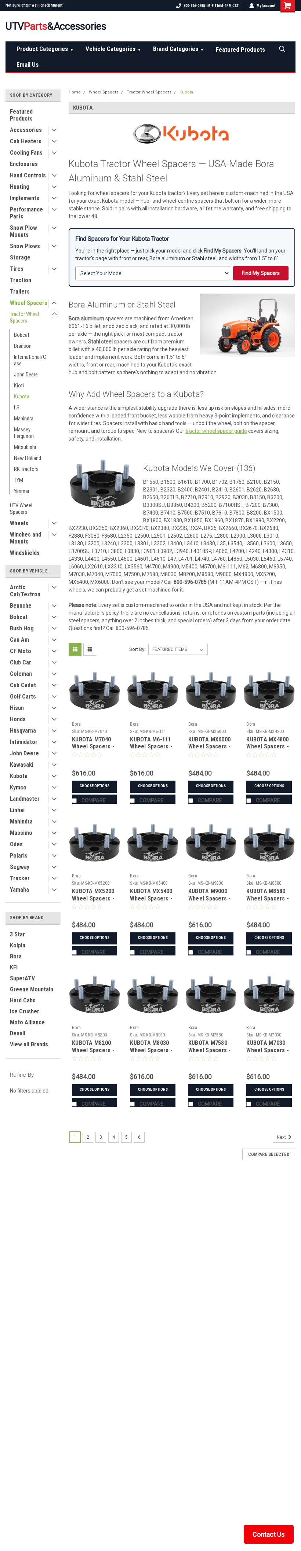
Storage (20, 257)
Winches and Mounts (25, 538)
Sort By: (137, 649)
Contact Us (269, 1534)
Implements (24, 198)
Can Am (19, 639)
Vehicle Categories (113, 48)
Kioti (19, 385)
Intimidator (23, 741)
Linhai (17, 810)
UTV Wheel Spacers (21, 508)
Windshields (25, 552)
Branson (23, 346)
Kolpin (17, 945)
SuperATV (22, 978)
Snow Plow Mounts (23, 231)
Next (282, 1137)
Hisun (17, 707)
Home (75, 92)
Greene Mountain (31, 989)
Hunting (19, 186)
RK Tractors (26, 469)
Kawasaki (21, 764)
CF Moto (20, 651)
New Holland (27, 458)
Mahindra (23, 418)
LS (16, 407)
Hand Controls (28, 175)
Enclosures (24, 164)
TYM (18, 480)
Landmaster (25, 798)
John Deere (26, 374)
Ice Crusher (24, 1011)
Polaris (19, 855)
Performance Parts (26, 213)
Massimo (21, 832)
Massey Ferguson (24, 432)
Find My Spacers (261, 273)
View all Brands (29, 1044)
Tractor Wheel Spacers (24, 317)
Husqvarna (23, 730)
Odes (16, 844)
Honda (18, 719)
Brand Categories (178, 48)
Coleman (21, 673)
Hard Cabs (23, 1000)
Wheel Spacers (28, 302)
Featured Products (240, 49)
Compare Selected (268, 1154)
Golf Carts (23, 696)
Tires (16, 268)
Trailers (20, 291)
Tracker (20, 878)
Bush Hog (22, 628)
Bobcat (21, 335)
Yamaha (19, 889)
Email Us (28, 64)
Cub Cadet (23, 685)
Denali (17, 1033)
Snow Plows (25, 246)
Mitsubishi (25, 447)
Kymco (18, 787)
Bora (16, 956)
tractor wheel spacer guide (216, 431)
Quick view (95, 713)
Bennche (21, 605)
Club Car (20, 662)
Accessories (26, 129)
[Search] (282, 48)
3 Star (17, 934)
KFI (14, 967)
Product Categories (45, 48)
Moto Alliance (27, 1022)
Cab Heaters (25, 141)
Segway (19, 866)
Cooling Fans (26, 152)
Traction (20, 280)
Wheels (19, 523)
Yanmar (21, 491)
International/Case (30, 360)
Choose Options (94, 786)
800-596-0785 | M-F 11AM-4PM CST (211, 6)
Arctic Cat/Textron (25, 591)
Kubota (21, 396)
